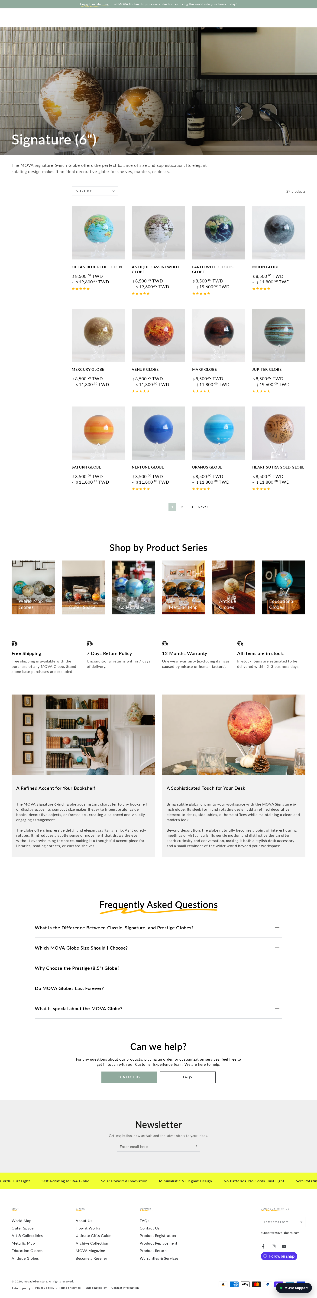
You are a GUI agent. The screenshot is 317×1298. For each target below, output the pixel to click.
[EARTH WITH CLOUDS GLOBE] (218, 232)
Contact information (125, 1287)
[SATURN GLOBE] (98, 433)
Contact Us (150, 1228)
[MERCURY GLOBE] (98, 335)
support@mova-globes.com (280, 1233)
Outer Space (23, 1228)
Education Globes (27, 1250)
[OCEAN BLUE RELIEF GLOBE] (98, 232)
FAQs (144, 1220)
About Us (84, 1220)
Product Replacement (158, 1243)
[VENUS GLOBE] (158, 335)
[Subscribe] (197, 1146)
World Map (21, 1220)
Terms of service (70, 1287)
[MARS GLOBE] (218, 335)
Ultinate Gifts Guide (93, 1235)
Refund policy (21, 1288)
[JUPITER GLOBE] (278, 335)
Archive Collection (92, 1243)
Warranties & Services (159, 1258)
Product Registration (158, 1235)
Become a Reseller (91, 1258)
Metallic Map (23, 1243)
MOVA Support (296, 1288)
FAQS (188, 1077)
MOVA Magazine (90, 1250)
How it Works (88, 1228)
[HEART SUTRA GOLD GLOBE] (278, 433)
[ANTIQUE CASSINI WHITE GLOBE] (158, 232)
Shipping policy (96, 1287)
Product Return (153, 1250)
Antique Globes (25, 1258)
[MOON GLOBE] (278, 232)
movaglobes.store (35, 1281)
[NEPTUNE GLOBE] (158, 433)
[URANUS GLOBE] (218, 433)
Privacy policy (44, 1287)
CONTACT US (129, 1077)
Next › (203, 507)
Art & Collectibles (27, 1235)
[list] (158, 657)
